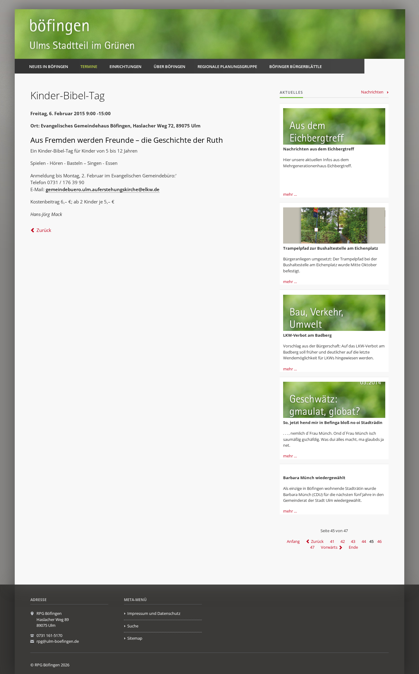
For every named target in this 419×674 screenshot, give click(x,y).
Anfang (293, 541)
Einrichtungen (125, 66)
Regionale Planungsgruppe (227, 66)
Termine (88, 66)
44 (364, 541)
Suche (132, 626)
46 (379, 541)
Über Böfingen (169, 66)
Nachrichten (372, 92)
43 (353, 541)
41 (332, 541)
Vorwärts (329, 547)
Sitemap (134, 638)
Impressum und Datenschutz (153, 613)
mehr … (290, 194)
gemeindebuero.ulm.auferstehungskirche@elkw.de (103, 189)
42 (342, 541)
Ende (353, 547)
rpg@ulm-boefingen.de (58, 641)
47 (312, 547)
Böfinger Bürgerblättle (295, 66)
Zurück (44, 230)
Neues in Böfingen (48, 66)
